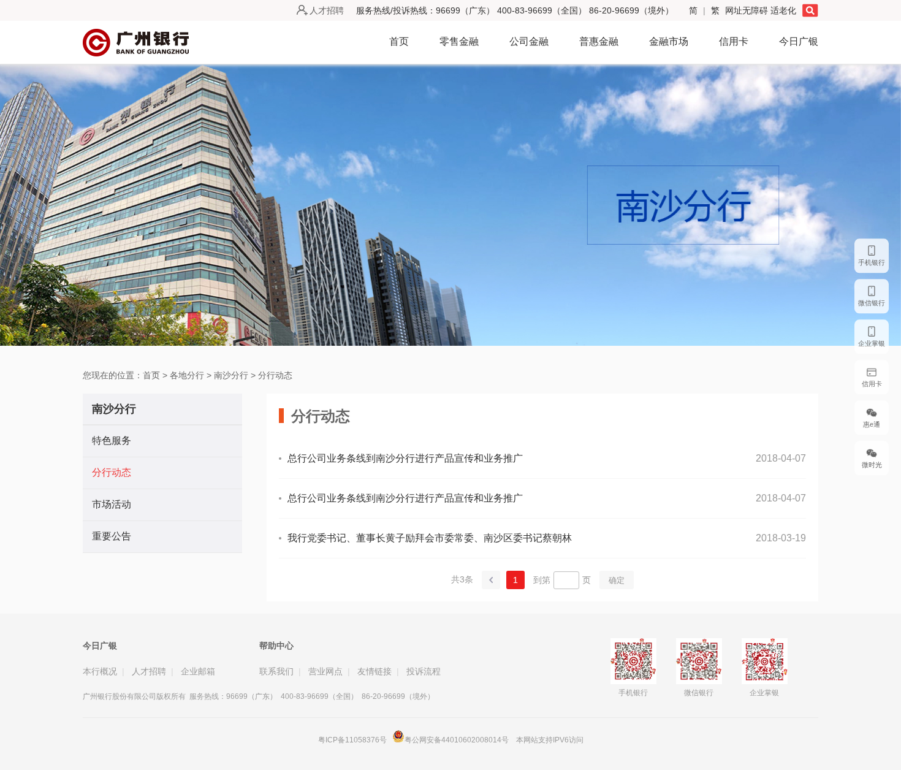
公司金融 (529, 41)
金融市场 (668, 41)
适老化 (783, 10)
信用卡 (733, 41)
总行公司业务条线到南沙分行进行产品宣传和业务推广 (405, 458)
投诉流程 (423, 671)
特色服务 (111, 440)
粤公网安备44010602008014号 (458, 740)
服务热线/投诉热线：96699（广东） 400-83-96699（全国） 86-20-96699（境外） (515, 10)
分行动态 (275, 375)
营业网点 (325, 671)
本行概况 (100, 671)
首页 (399, 41)
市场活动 (111, 504)
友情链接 (374, 671)
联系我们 (276, 671)
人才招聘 (327, 10)
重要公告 (111, 536)
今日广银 (798, 41)
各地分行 (187, 375)
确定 (617, 580)
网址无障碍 (747, 10)
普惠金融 (598, 41)
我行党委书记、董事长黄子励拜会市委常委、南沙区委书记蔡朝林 (429, 538)
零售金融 (459, 41)
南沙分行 (231, 375)
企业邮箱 (198, 671)
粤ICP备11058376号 (352, 740)
